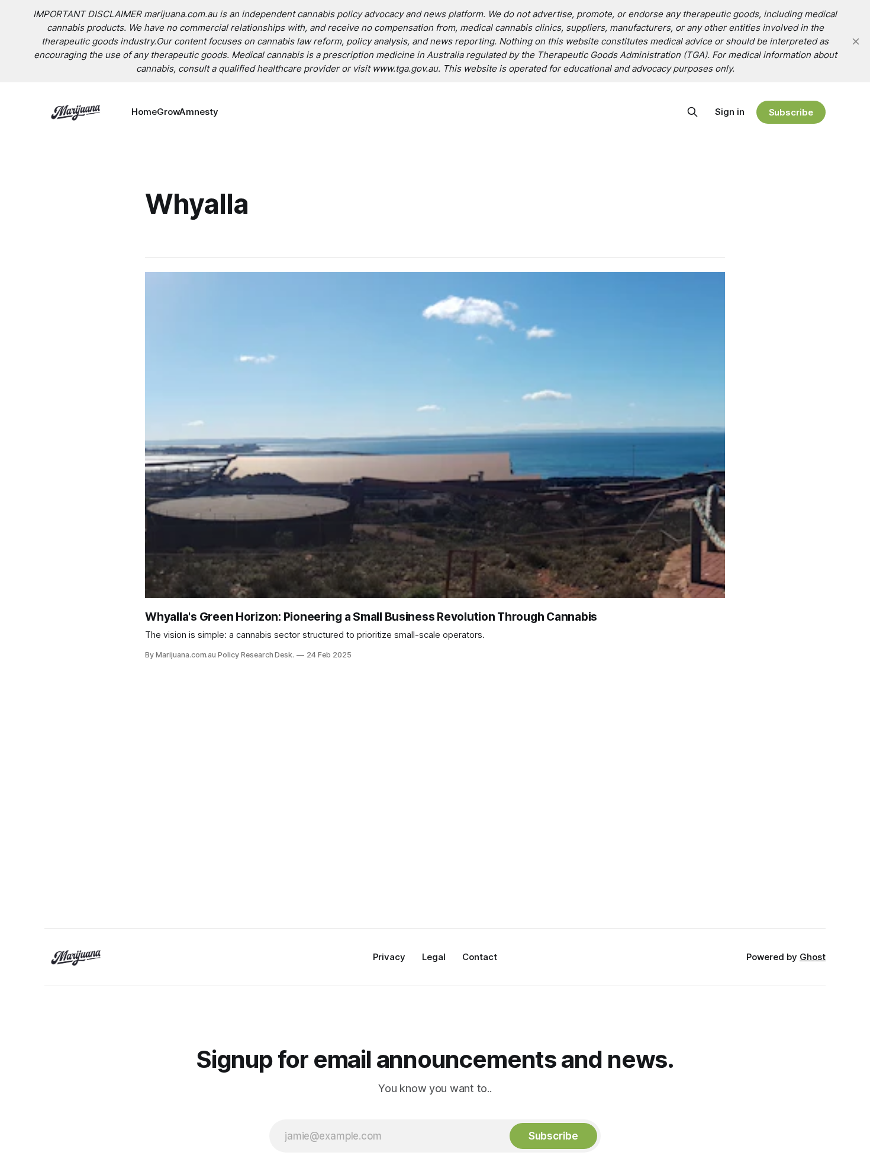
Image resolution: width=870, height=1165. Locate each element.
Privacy (389, 956)
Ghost (813, 956)
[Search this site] (692, 111)
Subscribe (791, 112)
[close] (855, 41)
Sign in (730, 111)
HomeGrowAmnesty (174, 111)
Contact (479, 956)
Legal (434, 956)
